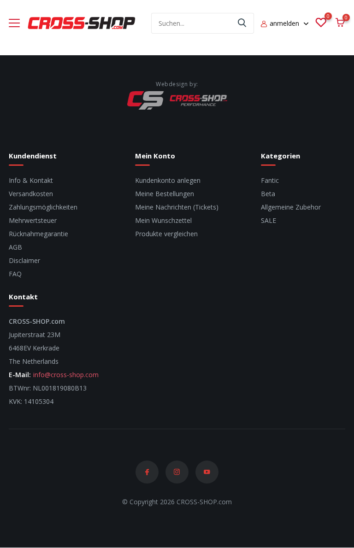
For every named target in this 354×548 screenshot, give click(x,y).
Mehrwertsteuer (33, 220)
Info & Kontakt (31, 180)
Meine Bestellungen (164, 193)
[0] (320, 23)
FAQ (15, 273)
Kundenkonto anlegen (168, 180)
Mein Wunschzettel (163, 220)
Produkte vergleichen (166, 233)
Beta (268, 193)
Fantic (270, 180)
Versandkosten (31, 193)
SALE (268, 220)
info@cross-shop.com (66, 374)
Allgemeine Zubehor (291, 207)
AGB (15, 247)
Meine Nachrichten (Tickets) (176, 207)
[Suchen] (242, 23)
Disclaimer (24, 260)
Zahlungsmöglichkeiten (43, 207)
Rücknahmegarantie (38, 233)
